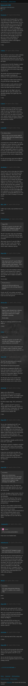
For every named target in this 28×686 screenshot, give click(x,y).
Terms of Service (5, 679)
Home (2, 676)
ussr (1, 10)
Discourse (9, 682)
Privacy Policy (13, 679)
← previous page (5, 667)
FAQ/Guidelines (16, 676)
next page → (12, 667)
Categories (7, 676)
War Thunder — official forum (8, 1)
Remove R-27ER (6, 5)
